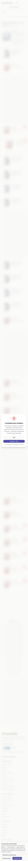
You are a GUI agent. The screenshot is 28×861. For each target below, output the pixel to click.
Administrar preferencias (9, 855)
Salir (14, 437)
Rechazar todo (6, 858)
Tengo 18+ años (14, 441)
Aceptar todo (17, 858)
